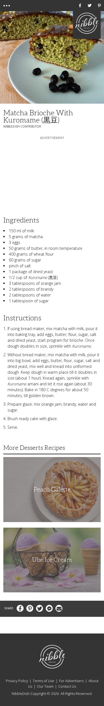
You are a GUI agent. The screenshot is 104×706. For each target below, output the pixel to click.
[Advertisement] (52, 175)
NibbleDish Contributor (22, 126)
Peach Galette (52, 489)
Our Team (45, 686)
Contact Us (67, 686)
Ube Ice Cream (52, 559)
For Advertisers (71, 680)
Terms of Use (43, 680)
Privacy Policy (17, 680)
